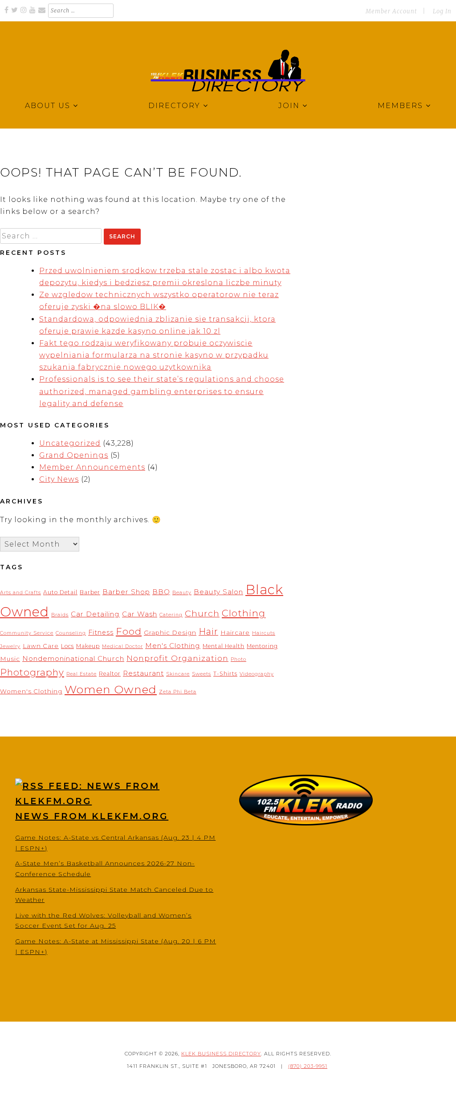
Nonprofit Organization (177, 658)
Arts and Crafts (20, 593)
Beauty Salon (218, 592)
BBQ (161, 592)
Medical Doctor (122, 646)
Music (10, 658)
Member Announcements (92, 467)
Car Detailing (95, 614)
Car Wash (139, 614)
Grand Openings (73, 455)
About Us (47, 105)
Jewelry (10, 646)
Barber (90, 592)
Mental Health (223, 646)
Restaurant (143, 673)
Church (202, 613)
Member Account (391, 11)
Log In (442, 11)
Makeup (88, 646)
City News (59, 479)
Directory (174, 105)
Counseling (71, 633)
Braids (60, 615)
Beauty (181, 593)
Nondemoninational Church (73, 658)
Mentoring (262, 646)
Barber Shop (126, 592)
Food (129, 631)
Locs (67, 646)
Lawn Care (41, 645)
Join (289, 105)
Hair (208, 631)
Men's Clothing (172, 645)
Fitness (101, 632)
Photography (32, 672)
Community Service (26, 633)
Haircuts (263, 633)
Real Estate (81, 674)
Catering (171, 615)
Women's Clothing (31, 691)
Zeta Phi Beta (177, 692)
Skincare (178, 674)
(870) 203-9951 (307, 1066)
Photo (238, 659)
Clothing (243, 613)
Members (400, 105)
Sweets (201, 674)
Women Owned (111, 689)
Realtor (110, 673)
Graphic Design (170, 632)
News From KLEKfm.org (91, 816)
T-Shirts (225, 673)
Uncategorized (70, 443)
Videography (257, 674)
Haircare (235, 632)
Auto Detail (60, 592)
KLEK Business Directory (221, 1054)
